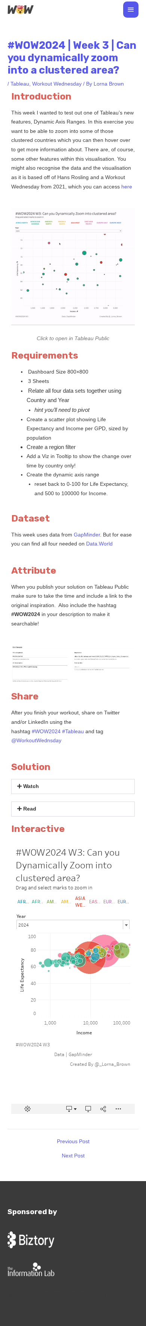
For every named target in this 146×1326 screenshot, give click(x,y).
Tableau (19, 84)
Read (29, 809)
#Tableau (73, 731)
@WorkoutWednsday (36, 740)
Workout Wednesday (57, 84)
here (126, 187)
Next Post (73, 1156)
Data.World (99, 544)
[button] (73, 786)
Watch (31, 786)
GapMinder (87, 535)
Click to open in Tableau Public (73, 338)
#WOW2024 (46, 731)
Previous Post (73, 1141)
